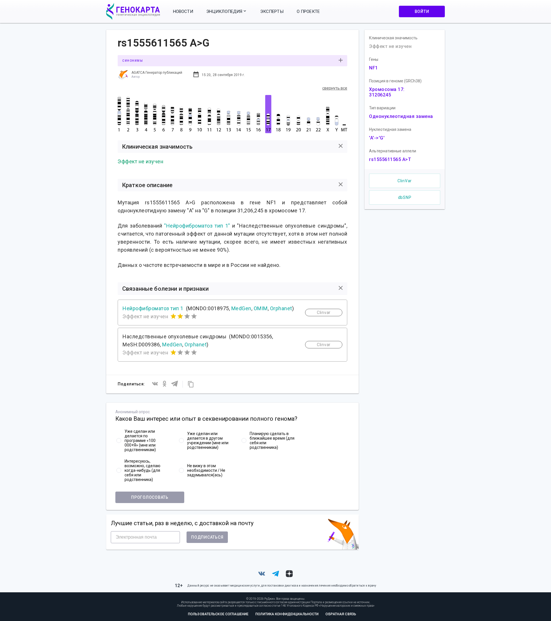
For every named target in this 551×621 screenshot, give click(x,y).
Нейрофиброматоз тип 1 (153, 308)
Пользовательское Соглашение (218, 614)
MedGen (241, 308)
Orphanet (281, 308)
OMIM (261, 308)
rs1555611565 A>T (390, 159)
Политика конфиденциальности (287, 614)
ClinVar (404, 180)
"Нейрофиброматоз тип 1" (197, 226)
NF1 (373, 68)
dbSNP (405, 197)
